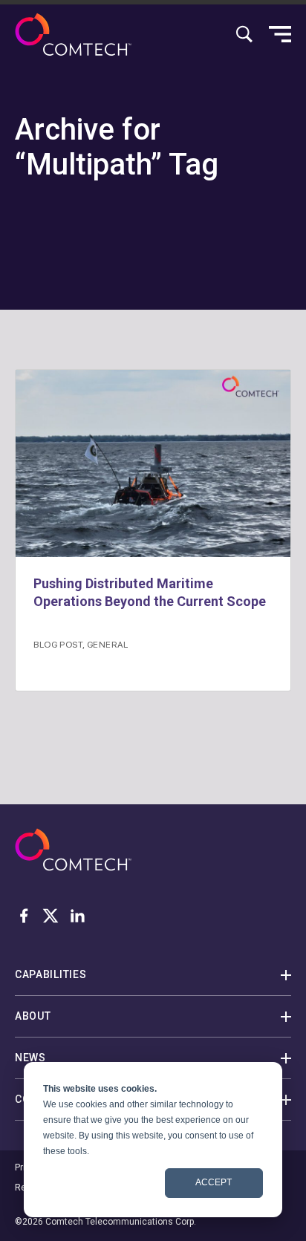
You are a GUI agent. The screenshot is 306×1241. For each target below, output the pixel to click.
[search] (244, 34)
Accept (213, 1182)
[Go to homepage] (73, 34)
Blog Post (57, 644)
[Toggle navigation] (280, 34)
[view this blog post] (153, 463)
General (107, 644)
